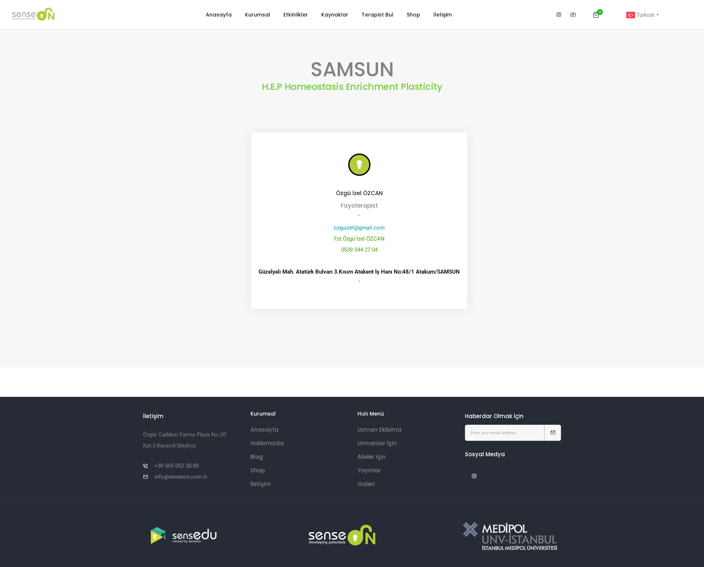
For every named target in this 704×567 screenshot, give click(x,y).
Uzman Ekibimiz (380, 430)
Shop (413, 14)
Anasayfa (219, 14)
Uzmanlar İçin (377, 443)
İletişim (442, 14)
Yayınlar (369, 470)
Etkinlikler (295, 14)
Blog (256, 457)
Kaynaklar (334, 14)
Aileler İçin (372, 457)
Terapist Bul (377, 14)
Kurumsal (257, 14)
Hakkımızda (267, 443)
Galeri (366, 484)
